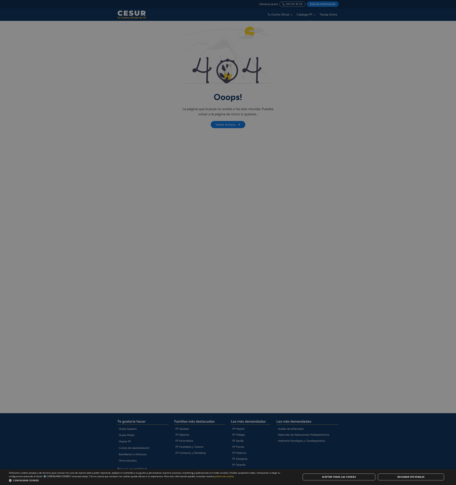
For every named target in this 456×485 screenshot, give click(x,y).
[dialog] (228, 477)
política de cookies (224, 476)
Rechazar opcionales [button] (411, 476)
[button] (151, 480)
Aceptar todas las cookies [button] (339, 476)
